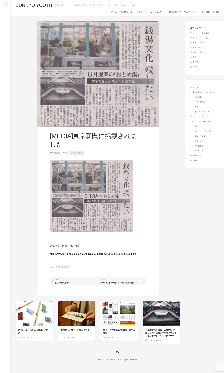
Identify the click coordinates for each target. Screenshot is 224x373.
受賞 (194, 57)
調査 (194, 67)
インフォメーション (201, 38)
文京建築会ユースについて (132, 12)
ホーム (114, 12)
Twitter (216, 12)
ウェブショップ (191, 12)
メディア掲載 (76, 153)
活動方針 (198, 97)
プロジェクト (157, 12)
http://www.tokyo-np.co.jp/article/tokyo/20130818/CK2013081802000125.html (93, 254)
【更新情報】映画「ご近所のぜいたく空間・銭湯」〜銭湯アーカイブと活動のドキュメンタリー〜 (160, 333)
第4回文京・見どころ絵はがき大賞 (33, 331)
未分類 (195, 62)
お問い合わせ (175, 12)
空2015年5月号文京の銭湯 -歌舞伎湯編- (119, 331)
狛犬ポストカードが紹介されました (76, 331)
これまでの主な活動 (203, 121)
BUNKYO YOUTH (34, 5)
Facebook (205, 12)
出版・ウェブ (198, 47)
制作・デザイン (63, 267)
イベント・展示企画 (201, 33)
